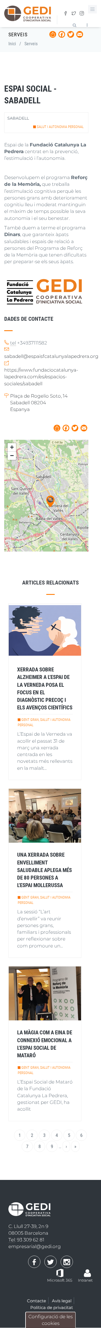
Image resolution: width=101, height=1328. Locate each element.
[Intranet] (87, 1270)
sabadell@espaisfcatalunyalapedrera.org (51, 356)
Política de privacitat (51, 1307)
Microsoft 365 (59, 1280)
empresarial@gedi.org (34, 1246)
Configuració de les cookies (50, 1320)
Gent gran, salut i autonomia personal (44, 722)
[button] (50, 501)
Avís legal (62, 1300)
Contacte (36, 1300)
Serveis (31, 43)
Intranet (85, 1280)
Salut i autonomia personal (60, 127)
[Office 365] (59, 1272)
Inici (12, 43)
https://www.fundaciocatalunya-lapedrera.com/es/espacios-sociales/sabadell (41, 376)
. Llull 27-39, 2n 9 (28, 1226)
